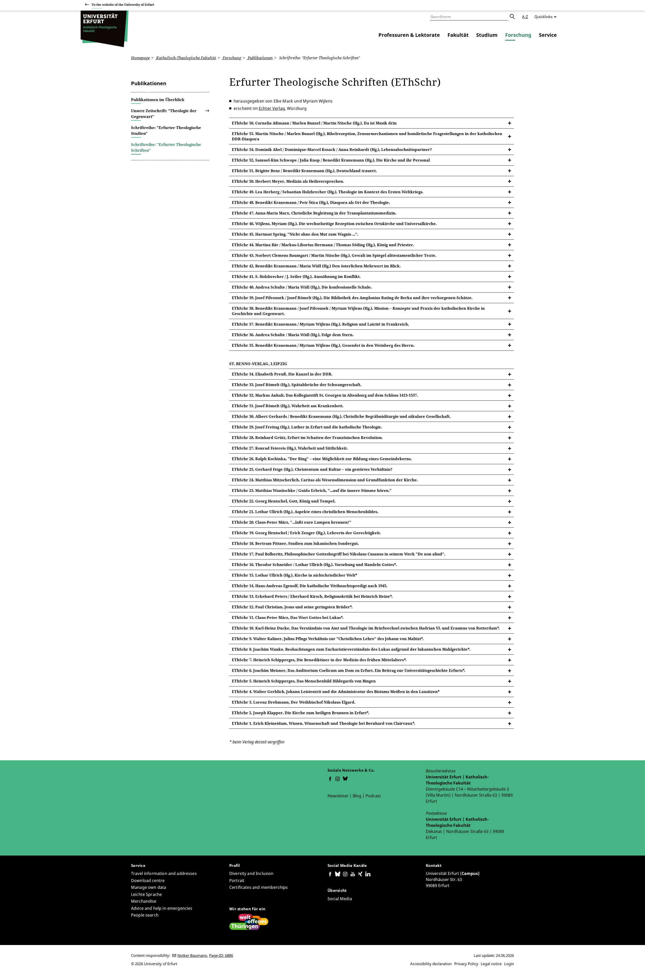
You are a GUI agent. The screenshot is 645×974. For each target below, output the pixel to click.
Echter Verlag (272, 108)
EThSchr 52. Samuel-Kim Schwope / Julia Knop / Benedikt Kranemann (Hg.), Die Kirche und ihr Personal (331, 160)
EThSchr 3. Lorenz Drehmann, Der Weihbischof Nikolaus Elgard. (293, 702)
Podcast (373, 796)
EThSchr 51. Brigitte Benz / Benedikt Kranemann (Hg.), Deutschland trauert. (304, 170)
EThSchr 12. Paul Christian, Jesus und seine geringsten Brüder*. (292, 606)
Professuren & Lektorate (409, 35)
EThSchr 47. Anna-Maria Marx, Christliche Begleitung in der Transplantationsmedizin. (314, 212)
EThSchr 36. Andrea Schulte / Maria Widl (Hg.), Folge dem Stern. (292, 334)
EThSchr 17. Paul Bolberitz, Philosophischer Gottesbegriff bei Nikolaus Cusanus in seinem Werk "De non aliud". (338, 553)
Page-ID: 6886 (221, 955)
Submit (512, 16)
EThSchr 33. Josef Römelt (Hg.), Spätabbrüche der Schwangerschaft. (296, 384)
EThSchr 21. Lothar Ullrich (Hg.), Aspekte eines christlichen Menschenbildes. (305, 511)
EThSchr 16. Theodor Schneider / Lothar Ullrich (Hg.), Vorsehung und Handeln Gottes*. (314, 564)
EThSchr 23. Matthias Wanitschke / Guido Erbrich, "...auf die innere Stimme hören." (312, 490)
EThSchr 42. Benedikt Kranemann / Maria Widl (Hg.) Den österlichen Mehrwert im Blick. (316, 265)
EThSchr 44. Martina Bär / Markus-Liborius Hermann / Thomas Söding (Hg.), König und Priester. (323, 244)
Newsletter (338, 796)
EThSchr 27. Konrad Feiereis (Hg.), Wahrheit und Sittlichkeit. (290, 448)
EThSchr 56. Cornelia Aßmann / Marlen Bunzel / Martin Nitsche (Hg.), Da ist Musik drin (314, 122)
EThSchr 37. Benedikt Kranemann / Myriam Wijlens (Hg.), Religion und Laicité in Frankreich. (320, 324)
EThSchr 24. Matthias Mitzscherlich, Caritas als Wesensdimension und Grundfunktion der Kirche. (325, 479)
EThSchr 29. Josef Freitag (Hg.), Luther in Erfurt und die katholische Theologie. (307, 426)
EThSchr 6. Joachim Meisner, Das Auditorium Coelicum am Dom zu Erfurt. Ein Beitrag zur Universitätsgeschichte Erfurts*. (348, 670)
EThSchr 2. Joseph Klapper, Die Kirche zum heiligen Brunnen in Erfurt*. (300, 712)
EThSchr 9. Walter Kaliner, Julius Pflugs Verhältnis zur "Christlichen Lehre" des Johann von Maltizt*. (328, 638)
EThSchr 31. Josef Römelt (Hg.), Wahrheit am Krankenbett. (287, 405)
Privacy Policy (466, 963)
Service (548, 35)
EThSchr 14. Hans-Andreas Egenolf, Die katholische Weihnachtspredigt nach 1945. (309, 585)
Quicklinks (543, 16)
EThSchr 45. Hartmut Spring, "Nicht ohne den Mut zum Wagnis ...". (295, 234)
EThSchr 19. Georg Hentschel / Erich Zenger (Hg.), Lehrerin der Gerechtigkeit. (306, 532)
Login (509, 963)
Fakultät (458, 35)
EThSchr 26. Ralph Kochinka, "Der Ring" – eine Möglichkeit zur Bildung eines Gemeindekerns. (322, 458)
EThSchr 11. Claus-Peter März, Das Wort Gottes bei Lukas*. (287, 617)
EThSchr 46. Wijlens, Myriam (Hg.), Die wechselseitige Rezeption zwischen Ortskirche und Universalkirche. (334, 223)
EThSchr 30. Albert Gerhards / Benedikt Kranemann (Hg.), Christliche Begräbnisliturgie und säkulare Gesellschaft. (341, 416)
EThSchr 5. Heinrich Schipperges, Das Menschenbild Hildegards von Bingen (304, 680)
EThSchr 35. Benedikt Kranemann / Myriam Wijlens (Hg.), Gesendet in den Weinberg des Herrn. (323, 345)
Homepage (140, 57)
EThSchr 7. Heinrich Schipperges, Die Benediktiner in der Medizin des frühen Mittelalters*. (319, 659)
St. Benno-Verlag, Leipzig (258, 363)
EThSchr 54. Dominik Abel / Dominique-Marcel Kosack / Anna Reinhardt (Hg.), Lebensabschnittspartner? (332, 149)
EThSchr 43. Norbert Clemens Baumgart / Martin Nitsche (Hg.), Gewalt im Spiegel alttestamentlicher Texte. (334, 255)
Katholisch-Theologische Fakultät (185, 57)
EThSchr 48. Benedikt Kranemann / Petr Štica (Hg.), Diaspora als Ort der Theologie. (311, 202)
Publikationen (260, 57)
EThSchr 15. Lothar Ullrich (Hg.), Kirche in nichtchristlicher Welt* (294, 575)
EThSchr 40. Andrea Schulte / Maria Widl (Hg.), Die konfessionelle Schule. (302, 287)
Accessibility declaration (431, 963)
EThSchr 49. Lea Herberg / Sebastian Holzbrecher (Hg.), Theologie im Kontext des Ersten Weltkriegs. (327, 191)
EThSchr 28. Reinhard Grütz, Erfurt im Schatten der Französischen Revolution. (307, 437)
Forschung (518, 35)
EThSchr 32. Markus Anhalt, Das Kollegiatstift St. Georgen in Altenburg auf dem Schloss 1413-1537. (325, 395)
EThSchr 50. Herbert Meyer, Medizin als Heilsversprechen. (288, 181)
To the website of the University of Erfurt (123, 5)
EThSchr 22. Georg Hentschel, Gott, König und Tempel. (283, 501)
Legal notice (491, 963)
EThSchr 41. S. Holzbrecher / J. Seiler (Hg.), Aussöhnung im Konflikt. (296, 276)
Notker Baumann (192, 955)
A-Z (525, 16)
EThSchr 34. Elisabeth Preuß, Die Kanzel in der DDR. (282, 373)
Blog (357, 796)
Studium (487, 35)
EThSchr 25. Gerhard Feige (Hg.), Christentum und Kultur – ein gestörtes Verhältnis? (312, 469)
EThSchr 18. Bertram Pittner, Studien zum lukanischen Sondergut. (295, 543)
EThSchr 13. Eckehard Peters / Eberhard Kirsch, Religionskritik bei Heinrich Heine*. (312, 596)
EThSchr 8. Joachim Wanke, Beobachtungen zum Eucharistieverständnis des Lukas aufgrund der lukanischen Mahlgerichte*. (351, 649)
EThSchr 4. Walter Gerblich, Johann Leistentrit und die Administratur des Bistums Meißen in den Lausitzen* (336, 691)
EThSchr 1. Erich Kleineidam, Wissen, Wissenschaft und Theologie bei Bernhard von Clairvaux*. (323, 723)
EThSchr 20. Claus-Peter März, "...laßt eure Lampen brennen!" (291, 522)
